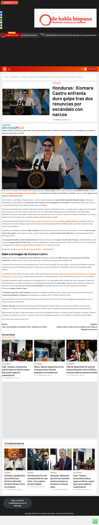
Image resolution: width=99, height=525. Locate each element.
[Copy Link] (23, 128)
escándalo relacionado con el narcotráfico (21, 193)
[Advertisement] (49, 51)
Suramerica (7, 472)
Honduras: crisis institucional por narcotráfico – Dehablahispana (32, 249)
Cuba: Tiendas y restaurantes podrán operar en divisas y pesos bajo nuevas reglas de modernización (83, 481)
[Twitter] (6, 128)
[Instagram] (17, 128)
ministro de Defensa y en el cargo (55, 221)
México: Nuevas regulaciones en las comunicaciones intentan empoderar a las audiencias (49, 369)
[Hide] (1, 31)
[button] (9, 69)
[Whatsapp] (9, 128)
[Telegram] (12, 128)
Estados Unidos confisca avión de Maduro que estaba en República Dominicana (77, 326)
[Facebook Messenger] (14, 128)
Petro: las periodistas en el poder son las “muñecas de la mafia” (24, 325)
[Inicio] (5, 69)
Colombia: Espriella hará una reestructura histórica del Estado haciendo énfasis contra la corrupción (14, 481)
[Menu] (9, 69)
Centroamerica (56, 83)
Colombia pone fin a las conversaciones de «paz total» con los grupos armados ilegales (55, 35)
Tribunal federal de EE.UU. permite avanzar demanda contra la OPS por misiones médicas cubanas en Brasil (81, 369)
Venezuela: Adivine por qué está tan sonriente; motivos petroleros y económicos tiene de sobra (60, 481)
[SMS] (20, 128)
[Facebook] (3, 128)
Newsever (60, 513)
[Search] (82, 69)
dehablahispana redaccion (61, 119)
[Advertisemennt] (65, 18)
